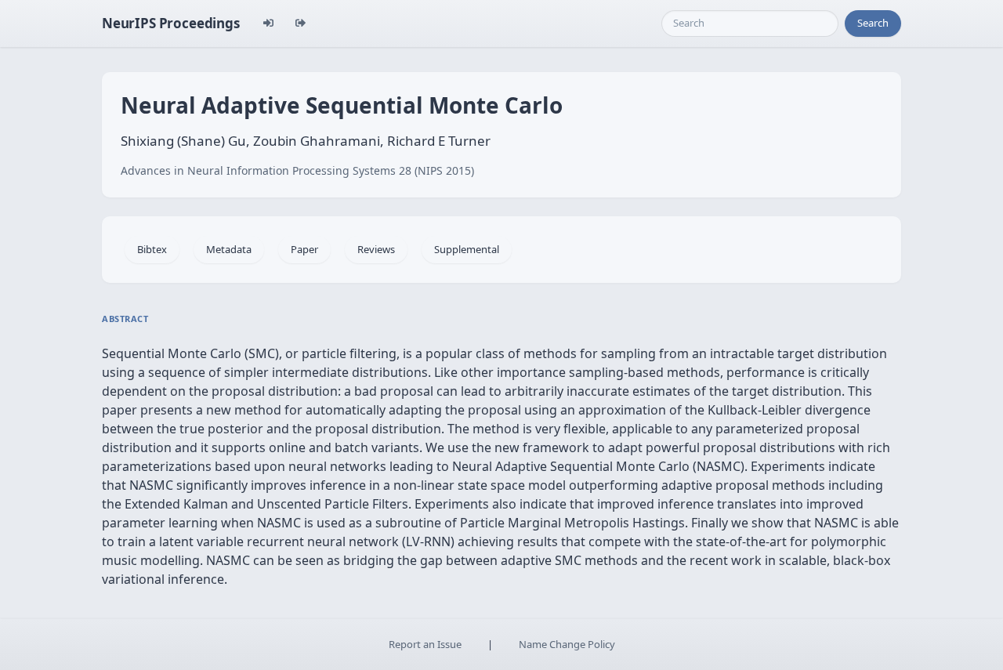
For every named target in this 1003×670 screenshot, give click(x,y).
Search (873, 23)
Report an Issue (425, 644)
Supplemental (466, 249)
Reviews (376, 249)
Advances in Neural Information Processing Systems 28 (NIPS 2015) (297, 170)
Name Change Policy (567, 644)
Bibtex (152, 249)
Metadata (229, 249)
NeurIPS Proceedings (171, 23)
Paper (304, 249)
